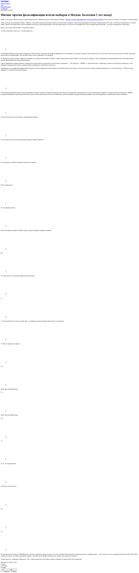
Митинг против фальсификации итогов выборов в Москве (85, 19)
